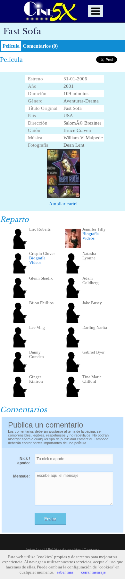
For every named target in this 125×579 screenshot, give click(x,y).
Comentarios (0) (40, 46)
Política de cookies (64, 549)
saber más (65, 572)
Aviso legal (35, 549)
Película (11, 46)
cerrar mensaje (93, 572)
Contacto (92, 549)
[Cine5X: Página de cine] (50, 11)
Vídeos (88, 238)
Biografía (90, 233)
